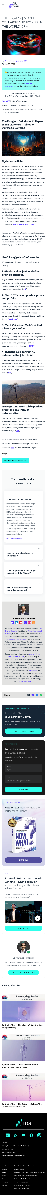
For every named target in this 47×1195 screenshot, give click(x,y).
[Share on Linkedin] (28, 695)
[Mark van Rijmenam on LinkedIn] (8, 1135)
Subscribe (23, 789)
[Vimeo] (25, 622)
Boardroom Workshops (21, 1188)
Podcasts (5, 1182)
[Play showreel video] (23, 912)
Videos (4, 1179)
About (4, 1166)
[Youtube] (20, 622)
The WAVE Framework (21, 1182)
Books (4, 1172)
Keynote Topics (19, 1169)
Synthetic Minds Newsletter (15, 460)
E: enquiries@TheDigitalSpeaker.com (13, 1155)
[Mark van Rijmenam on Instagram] (39, 1135)
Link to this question (14, 538)
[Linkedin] (16, 622)
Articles (4, 1169)
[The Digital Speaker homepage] (14, 5)
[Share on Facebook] (37, 695)
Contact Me (23, 928)
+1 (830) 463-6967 (25, 681)
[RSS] (33, 622)
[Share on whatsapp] (41, 695)
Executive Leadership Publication (24, 1166)
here (12, 447)
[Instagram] (29, 622)
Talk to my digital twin (23, 972)
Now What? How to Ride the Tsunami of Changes (29, 1172)
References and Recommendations (25, 1176)
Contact (4, 1185)
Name (9, 767)
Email (9, 777)
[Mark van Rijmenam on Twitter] (15, 1135)
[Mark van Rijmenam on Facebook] (31, 1135)
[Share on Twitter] (32, 695)
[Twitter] (12, 622)
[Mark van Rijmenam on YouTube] (23, 1135)
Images (4, 1176)
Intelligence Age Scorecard (22, 1185)
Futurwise (33, 670)
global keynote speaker (16, 639)
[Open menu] (3, 5)
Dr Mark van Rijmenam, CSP (16, 61)
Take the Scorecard (23, 731)
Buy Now (23, 860)
